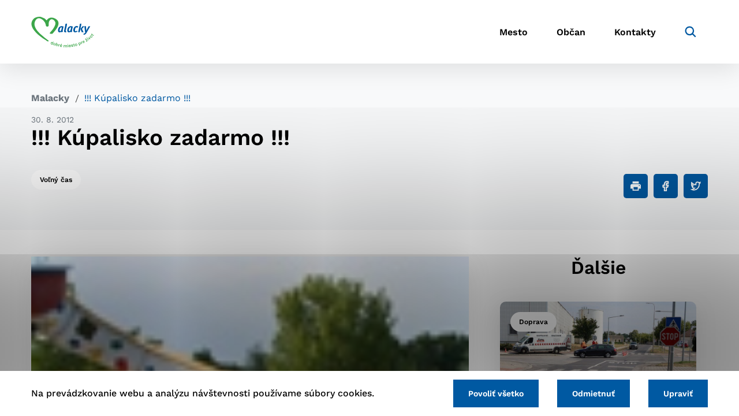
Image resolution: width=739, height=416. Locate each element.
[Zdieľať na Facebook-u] (666, 186)
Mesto (513, 32)
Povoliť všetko (496, 393)
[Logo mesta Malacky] (62, 31)
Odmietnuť (593, 393)
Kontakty (635, 32)
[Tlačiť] (636, 186)
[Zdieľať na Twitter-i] (696, 186)
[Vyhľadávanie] (690, 32)
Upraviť (678, 393)
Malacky (50, 97)
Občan (571, 32)
